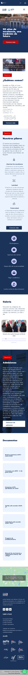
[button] (7, 340)
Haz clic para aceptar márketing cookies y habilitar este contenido (14, 66)
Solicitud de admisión (10, 423)
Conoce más (10, 42)
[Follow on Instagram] (4, 609)
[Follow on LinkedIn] (10, 609)
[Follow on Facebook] (7, 609)
